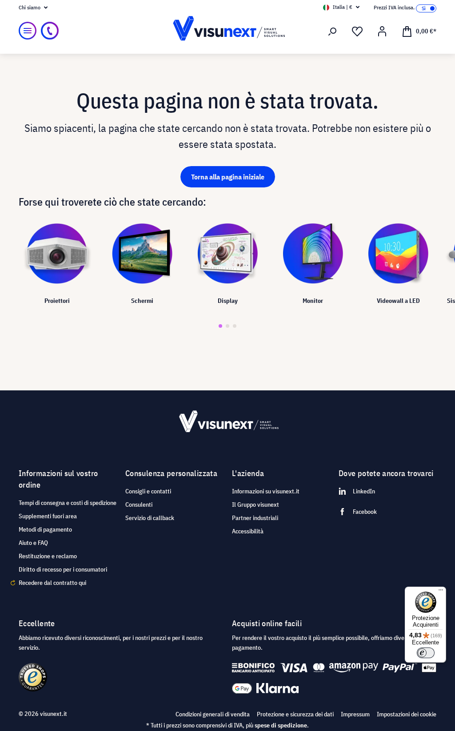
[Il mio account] (382, 31)
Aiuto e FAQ (33, 543)
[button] (220, 326)
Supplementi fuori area (48, 516)
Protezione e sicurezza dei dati (295, 714)
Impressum (355, 714)
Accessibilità (247, 531)
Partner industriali (255, 518)
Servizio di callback (149, 518)
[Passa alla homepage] (227, 31)
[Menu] (27, 31)
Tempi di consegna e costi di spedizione (67, 503)
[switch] (426, 653)
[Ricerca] (332, 31)
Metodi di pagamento (45, 529)
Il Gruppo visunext (255, 505)
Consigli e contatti (148, 491)
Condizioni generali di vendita (213, 714)
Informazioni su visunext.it (265, 491)
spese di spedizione (281, 725)
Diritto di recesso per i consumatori (63, 569)
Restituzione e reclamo (48, 556)
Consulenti (138, 505)
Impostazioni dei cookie (406, 714)
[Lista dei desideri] (357, 31)
